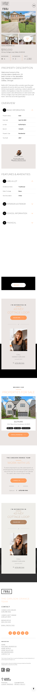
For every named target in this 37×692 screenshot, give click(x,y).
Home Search (6, 648)
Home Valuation (7, 650)
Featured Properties (9, 646)
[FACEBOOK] (10, 633)
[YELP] (22, 633)
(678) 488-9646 (19, 158)
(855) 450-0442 (6, 622)
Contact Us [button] (5, 654)
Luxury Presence (7, 684)
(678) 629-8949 (6, 617)
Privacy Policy (19, 684)
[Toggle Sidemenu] (34, 5)
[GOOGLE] (26, 633)
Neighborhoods (7, 652)
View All (27, 39)
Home (3, 644)
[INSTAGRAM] (14, 633)
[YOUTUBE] (18, 633)
